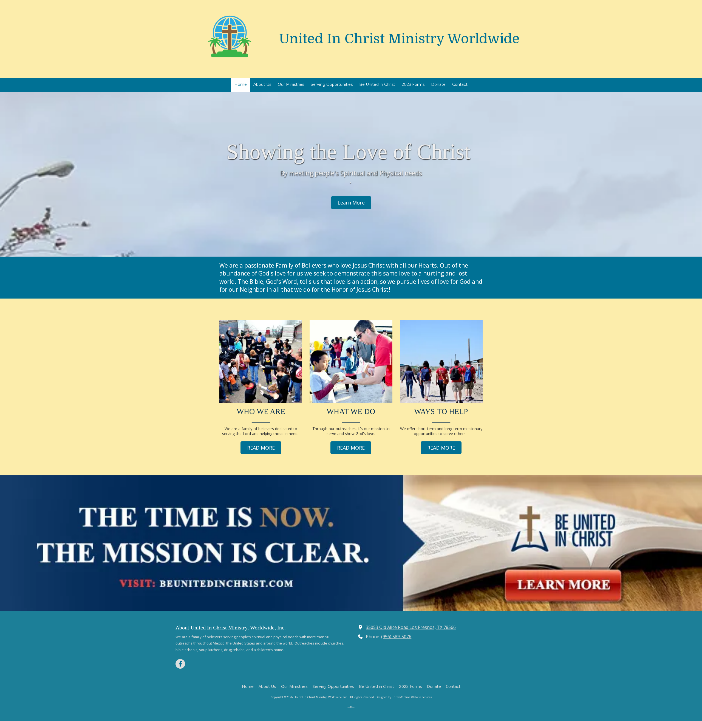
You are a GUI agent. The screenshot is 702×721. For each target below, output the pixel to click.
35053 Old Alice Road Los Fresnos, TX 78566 (411, 627)
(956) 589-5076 (396, 637)
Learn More (351, 202)
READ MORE (261, 447)
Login (351, 706)
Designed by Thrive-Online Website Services (404, 697)
